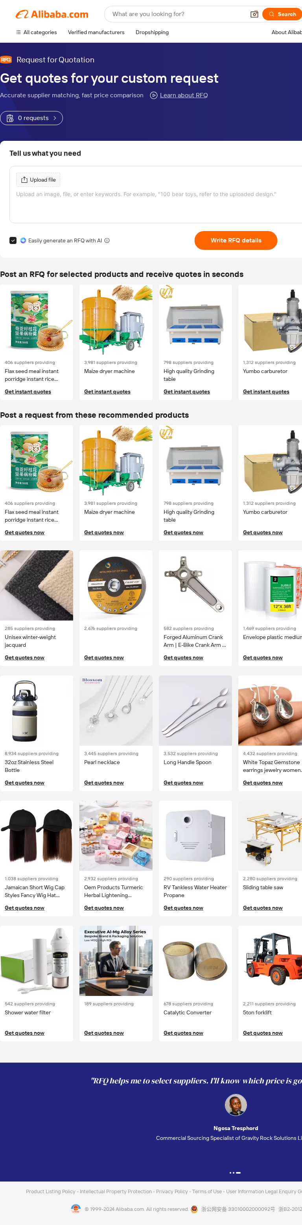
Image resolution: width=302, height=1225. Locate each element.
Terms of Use (207, 1191)
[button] (254, 14)
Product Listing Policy (51, 1191)
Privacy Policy (172, 1191)
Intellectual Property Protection (116, 1191)
